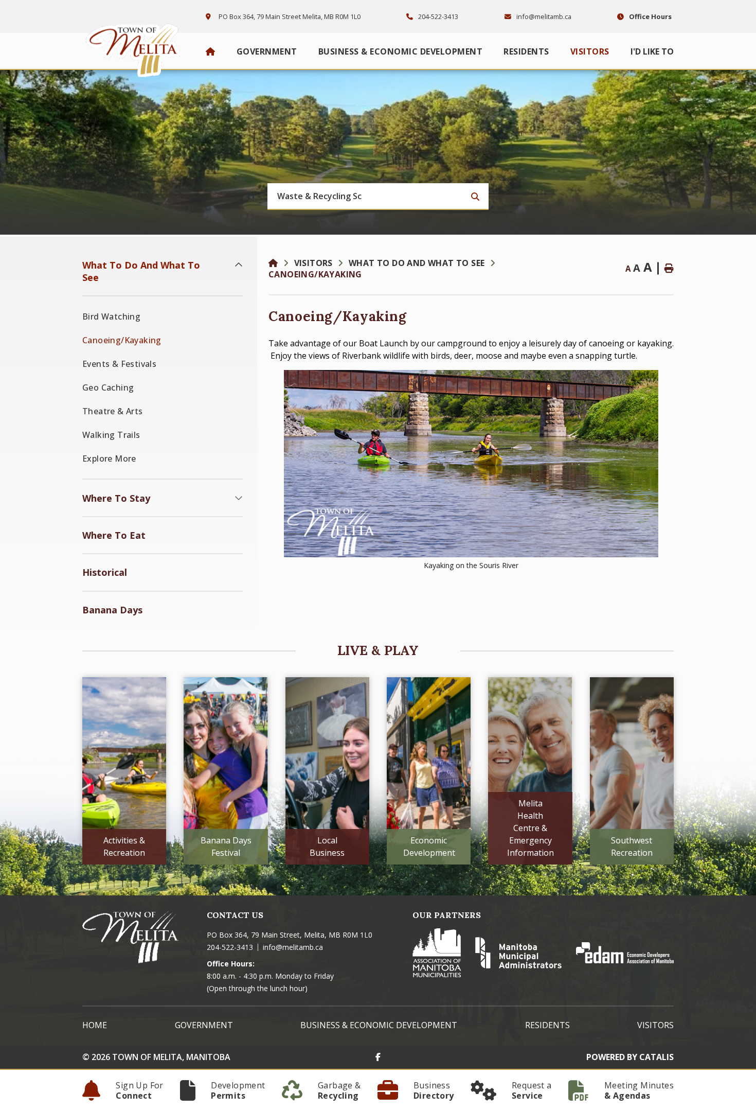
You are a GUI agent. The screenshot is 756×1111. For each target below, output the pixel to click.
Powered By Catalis (630, 1057)
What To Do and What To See (416, 263)
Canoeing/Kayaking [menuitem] (121, 340)
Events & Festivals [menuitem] (119, 363)
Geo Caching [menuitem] (108, 387)
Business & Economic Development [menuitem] (400, 51)
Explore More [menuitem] (109, 458)
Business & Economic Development (378, 1025)
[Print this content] (669, 268)
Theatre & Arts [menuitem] (112, 411)
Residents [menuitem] (526, 51)
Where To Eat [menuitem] (114, 535)
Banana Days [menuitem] (112, 610)
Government (204, 1025)
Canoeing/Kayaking (315, 274)
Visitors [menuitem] (589, 51)
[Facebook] (378, 1057)
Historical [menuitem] (104, 572)
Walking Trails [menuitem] (111, 434)
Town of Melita (136, 47)
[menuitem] (211, 51)
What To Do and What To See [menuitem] (141, 271)
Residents (547, 1025)
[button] (238, 265)
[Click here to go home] (281, 263)
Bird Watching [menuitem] (111, 316)
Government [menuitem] (267, 51)
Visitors (313, 263)
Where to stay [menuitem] (116, 498)
